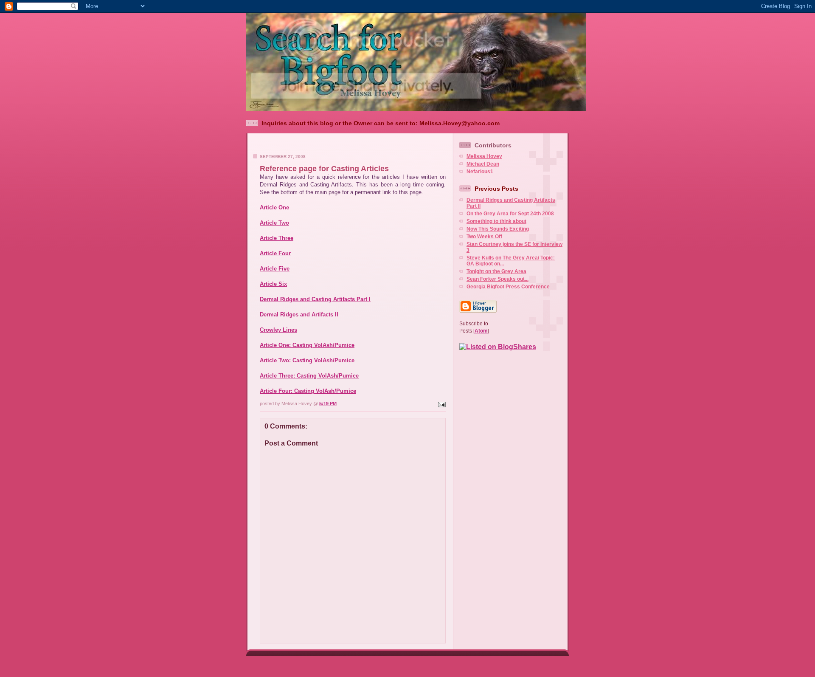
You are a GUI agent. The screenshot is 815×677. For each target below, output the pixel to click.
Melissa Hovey (484, 156)
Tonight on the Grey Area (496, 271)
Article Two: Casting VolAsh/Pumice (307, 360)
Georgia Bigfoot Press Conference (508, 287)
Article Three (276, 238)
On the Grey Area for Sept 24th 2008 (510, 214)
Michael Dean (483, 164)
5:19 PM (328, 403)
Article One (274, 207)
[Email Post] (441, 403)
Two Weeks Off (484, 237)
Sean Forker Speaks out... (497, 279)
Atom (481, 331)
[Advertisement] (350, 146)
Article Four (275, 253)
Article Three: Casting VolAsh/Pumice (309, 375)
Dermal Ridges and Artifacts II (299, 314)
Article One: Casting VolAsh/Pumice (307, 345)
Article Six (273, 284)
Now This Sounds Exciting (498, 229)
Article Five (274, 268)
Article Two (274, 223)
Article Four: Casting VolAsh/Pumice (308, 391)
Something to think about (496, 221)
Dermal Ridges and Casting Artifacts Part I (315, 299)
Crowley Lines (278, 330)
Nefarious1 (480, 172)
